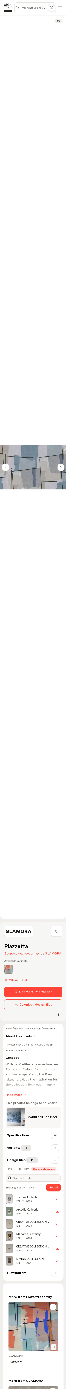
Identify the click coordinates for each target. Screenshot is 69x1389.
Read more (14, 1095)
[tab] (10, 1169)
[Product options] (53, 1307)
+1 (54, 1347)
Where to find (18, 980)
